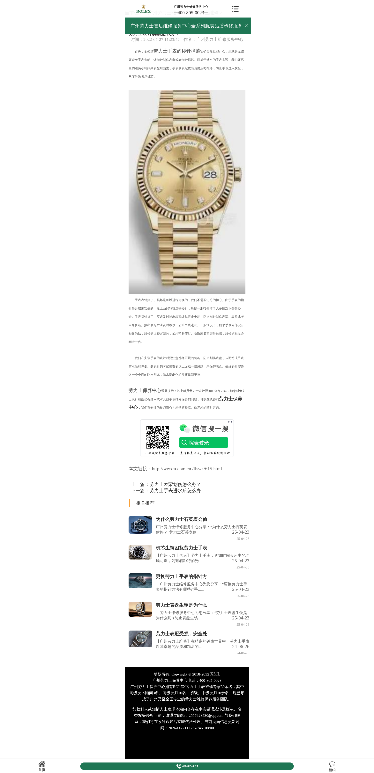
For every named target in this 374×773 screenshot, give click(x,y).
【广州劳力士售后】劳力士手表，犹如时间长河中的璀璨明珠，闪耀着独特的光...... (202, 558)
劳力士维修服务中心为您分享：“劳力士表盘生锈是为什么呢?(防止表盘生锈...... (202, 615)
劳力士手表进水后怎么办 (175, 490)
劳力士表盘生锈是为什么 (181, 605)
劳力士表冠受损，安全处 (181, 633)
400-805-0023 (191, 12)
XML (215, 673)
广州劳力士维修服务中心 (191, 6)
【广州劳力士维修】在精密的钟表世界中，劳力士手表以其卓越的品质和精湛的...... (202, 644)
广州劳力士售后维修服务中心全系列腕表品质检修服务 (186, 25)
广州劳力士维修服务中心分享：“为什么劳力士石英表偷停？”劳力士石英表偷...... (202, 530)
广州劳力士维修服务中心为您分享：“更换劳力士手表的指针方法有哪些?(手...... (202, 587)
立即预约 (187, 394)
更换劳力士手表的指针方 (181, 576)
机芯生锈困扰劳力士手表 (181, 547)
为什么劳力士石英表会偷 (181, 519)
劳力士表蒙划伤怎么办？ (175, 484)
